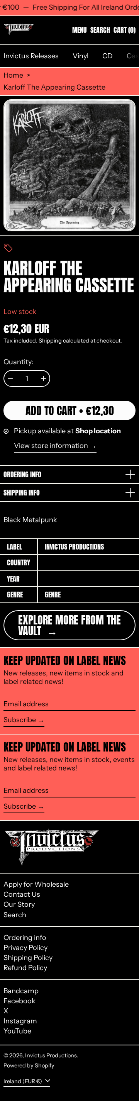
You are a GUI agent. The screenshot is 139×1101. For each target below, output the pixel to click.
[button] (100, 30)
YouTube (17, 1031)
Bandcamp (21, 991)
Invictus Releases (31, 56)
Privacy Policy (25, 947)
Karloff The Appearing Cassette (54, 87)
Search (14, 915)
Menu (79, 30)
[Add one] (43, 378)
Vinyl (80, 56)
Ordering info (24, 937)
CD (107, 56)
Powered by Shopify (28, 1065)
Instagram (20, 1021)
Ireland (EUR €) (23, 1080)
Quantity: (18, 362)
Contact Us (21, 894)
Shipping (50, 340)
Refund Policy (25, 968)
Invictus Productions (74, 546)
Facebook (19, 1001)
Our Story (19, 904)
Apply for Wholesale (36, 884)
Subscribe (19, 720)
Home (13, 75)
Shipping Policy (28, 957)
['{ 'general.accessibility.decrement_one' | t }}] (10, 378)
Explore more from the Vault (69, 625)
